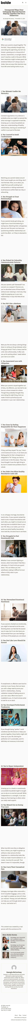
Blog (20, 1015)
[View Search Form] (23, 2)
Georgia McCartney (9, 18)
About (16, 1015)
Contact (24, 1015)
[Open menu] (26, 3)
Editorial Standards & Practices (18, 1020)
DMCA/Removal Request (20, 1017)
